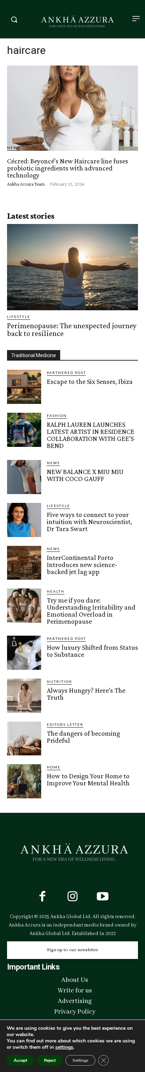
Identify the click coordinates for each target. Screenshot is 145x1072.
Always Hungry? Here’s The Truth (86, 693)
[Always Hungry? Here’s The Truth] (24, 696)
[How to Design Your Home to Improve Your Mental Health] (24, 781)
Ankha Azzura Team (26, 184)
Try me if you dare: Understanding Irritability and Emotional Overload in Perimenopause (91, 610)
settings (64, 1047)
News (13, 147)
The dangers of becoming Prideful (83, 736)
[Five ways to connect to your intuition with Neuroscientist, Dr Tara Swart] (24, 520)
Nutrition (59, 681)
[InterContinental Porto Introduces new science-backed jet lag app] (24, 563)
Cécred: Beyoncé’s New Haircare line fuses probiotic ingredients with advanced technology (67, 168)
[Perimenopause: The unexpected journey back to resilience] (72, 267)
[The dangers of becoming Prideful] (24, 739)
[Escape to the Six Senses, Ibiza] (24, 387)
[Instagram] (72, 897)
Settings (80, 1060)
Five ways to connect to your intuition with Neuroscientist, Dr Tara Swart (89, 521)
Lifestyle (18, 316)
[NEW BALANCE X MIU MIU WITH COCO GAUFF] (24, 477)
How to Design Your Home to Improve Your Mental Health (88, 779)
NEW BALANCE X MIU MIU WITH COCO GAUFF (85, 475)
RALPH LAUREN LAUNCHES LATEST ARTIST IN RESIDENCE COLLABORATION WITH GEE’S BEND (90, 434)
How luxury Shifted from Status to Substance (92, 650)
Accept (20, 1060)
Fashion (57, 415)
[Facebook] (42, 897)
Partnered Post (66, 372)
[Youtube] (103, 897)
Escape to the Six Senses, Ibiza (90, 381)
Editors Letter (65, 724)
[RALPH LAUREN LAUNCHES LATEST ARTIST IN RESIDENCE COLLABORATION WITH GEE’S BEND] (24, 430)
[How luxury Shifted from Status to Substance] (24, 653)
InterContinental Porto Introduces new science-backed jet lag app (82, 564)
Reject (50, 1060)
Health (55, 591)
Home (54, 767)
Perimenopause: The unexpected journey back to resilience (72, 329)
